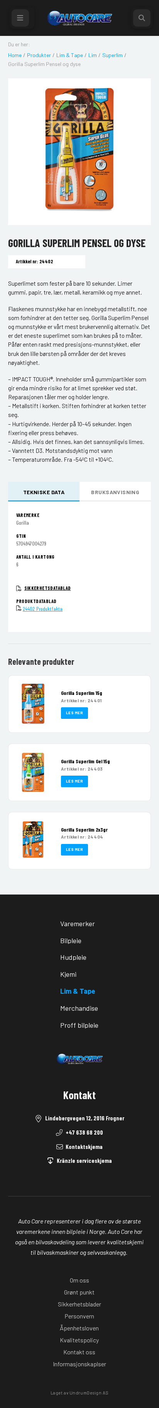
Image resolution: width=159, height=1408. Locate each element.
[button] (22, 18)
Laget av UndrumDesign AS (79, 1392)
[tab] (44, 492)
